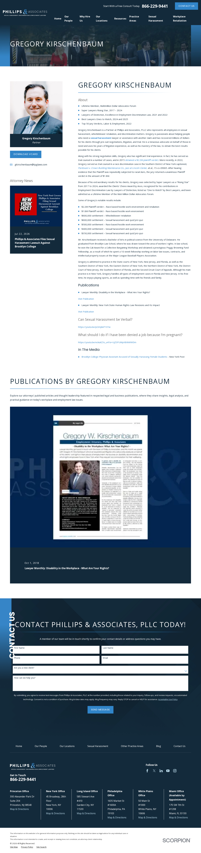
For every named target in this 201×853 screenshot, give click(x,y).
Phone (17, 658)
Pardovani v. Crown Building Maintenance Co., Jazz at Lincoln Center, (112, 167)
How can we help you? (24, 678)
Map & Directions (19, 809)
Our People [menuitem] (68, 18)
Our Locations (67, 746)
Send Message (100, 709)
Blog (158, 746)
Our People (41, 746)
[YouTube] (168, 770)
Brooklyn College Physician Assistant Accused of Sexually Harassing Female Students (124, 356)
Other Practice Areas (132, 746)
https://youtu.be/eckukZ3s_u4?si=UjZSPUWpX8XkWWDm (107, 342)
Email (105, 658)
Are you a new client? (24, 668)
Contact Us (186, 6)
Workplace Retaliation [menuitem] (179, 18)
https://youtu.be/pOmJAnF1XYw (94, 326)
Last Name (108, 648)
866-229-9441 (155, 6)
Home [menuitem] (57, 18)
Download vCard (26, 154)
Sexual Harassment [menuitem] (155, 18)
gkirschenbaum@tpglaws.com (31, 164)
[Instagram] (174, 770)
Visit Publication (86, 298)
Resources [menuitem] (120, 18)
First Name (19, 648)
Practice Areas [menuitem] (134, 18)
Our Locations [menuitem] (101, 18)
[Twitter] (154, 770)
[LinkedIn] (161, 770)
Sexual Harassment (97, 746)
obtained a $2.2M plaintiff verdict (141, 160)
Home (19, 746)
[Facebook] (147, 770)
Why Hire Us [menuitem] (85, 18)
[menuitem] (14, 847)
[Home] (25, 12)
